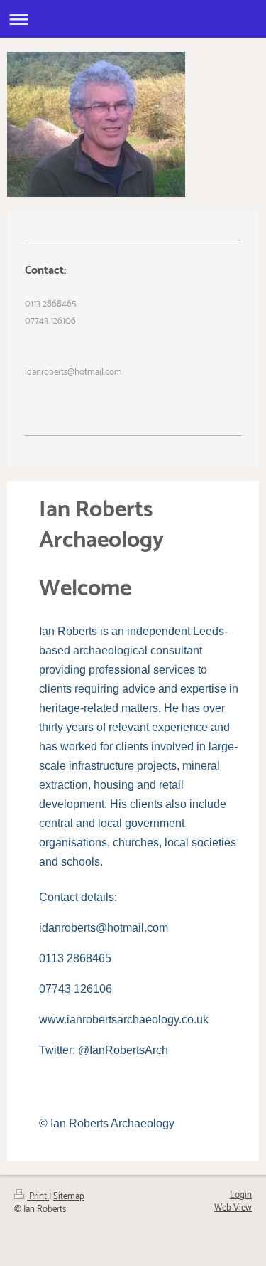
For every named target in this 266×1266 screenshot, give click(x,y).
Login (241, 1195)
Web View (233, 1208)
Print (38, 1196)
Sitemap (68, 1196)
